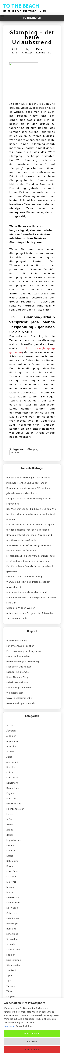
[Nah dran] (61, 1000)
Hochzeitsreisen (15, 808)
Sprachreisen (13, 959)
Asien (9, 756)
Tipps (9, 975)
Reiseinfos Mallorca (17, 682)
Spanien (10, 954)
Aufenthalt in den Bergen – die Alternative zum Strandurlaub (30, 616)
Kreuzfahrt (12, 871)
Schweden (12, 939)
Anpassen (32, 1041)
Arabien (10, 751)
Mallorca (11, 881)
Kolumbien (12, 860)
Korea (9, 866)
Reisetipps (12, 923)
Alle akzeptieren (32, 1033)
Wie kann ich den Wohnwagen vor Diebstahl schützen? (31, 600)
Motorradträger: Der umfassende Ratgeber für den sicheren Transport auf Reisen (30, 527)
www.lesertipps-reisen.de (20, 703)
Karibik (10, 855)
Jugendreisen (13, 840)
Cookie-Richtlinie (24, 1026)
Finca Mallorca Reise (18, 656)
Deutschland (13, 787)
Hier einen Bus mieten (19, 666)
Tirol (9, 980)
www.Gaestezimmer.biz (19, 697)
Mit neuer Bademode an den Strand (26, 592)
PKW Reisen (13, 918)
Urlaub (15, 452)
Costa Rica (12, 777)
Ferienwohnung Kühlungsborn (23, 650)
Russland (11, 928)
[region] (32, 1027)
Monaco (10, 892)
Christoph (27, 52)
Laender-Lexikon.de (17, 671)
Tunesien (11, 985)
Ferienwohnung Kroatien (20, 645)
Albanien (11, 735)
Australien (12, 761)
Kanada (10, 845)
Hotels (10, 813)
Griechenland (14, 803)
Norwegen (12, 907)
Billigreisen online (16, 640)
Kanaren (11, 850)
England (11, 793)
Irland (9, 824)
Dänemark (12, 782)
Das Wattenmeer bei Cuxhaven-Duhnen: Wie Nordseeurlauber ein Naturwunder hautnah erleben (31, 514)
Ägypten (11, 730)
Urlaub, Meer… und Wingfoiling (24, 576)
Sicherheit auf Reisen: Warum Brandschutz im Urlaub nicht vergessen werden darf (30, 558)
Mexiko (10, 886)
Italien (10, 834)
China (9, 772)
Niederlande (13, 902)
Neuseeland (13, 897)
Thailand (11, 970)
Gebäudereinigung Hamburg (22, 661)
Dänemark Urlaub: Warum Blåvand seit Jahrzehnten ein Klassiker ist (28, 490)
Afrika (9, 725)
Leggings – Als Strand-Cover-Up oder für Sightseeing (29, 501)
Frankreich (12, 798)
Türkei (9, 991)
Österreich (12, 912)
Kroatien (11, 876)
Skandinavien (14, 949)
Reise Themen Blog (17, 677)
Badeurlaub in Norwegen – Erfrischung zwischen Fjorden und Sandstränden (28, 480)
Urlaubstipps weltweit (18, 687)
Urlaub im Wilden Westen (20, 607)
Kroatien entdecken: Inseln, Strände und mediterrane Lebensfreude (29, 537)
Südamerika (13, 965)
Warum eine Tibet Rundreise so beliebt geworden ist (28, 584)
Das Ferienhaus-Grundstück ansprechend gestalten (29, 569)
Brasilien (11, 767)
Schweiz (10, 944)
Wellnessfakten (15, 692)
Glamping (32, 449)
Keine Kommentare (43, 51)
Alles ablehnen (32, 1049)
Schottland (12, 933)
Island (9, 829)
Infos (9, 819)
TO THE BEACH (21, 5)
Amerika (11, 746)
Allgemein (12, 741)
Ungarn (10, 996)
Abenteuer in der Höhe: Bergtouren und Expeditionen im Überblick (29, 548)
